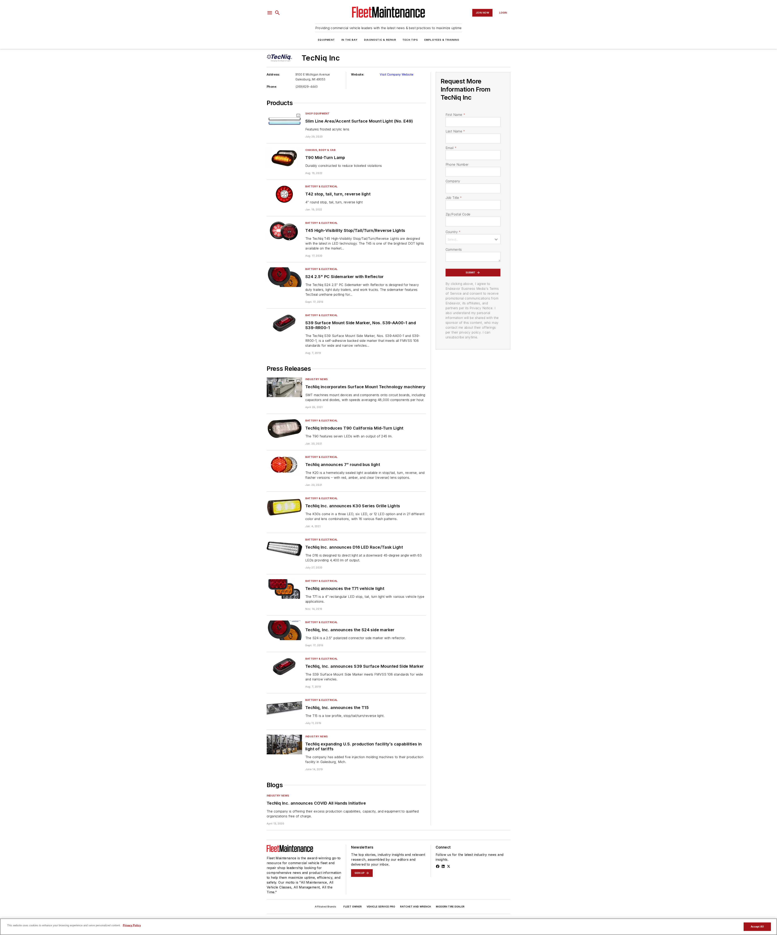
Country (453, 232)
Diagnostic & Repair (380, 39)
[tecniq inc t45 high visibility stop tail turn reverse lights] (284, 231)
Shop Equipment (317, 113)
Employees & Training (441, 39)
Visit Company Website (396, 74)
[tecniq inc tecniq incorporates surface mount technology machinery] (284, 387)
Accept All (757, 926)
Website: (357, 74)
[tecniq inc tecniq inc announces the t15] (284, 708)
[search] (277, 13)
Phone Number (457, 164)
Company (453, 181)
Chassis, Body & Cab (320, 149)
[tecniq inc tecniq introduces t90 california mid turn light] (284, 428)
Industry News (316, 379)
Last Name (455, 131)
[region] (388, 926)
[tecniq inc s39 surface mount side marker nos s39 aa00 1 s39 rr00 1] (284, 323)
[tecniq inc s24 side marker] (284, 277)
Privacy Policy (132, 925)
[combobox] (473, 239)
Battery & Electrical (321, 186)
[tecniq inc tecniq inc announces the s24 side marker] (284, 630)
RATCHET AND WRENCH (415, 906)
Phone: (272, 86)
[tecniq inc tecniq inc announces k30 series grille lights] (284, 506)
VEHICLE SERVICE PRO (381, 906)
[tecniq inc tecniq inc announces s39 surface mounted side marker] (284, 667)
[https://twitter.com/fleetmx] (449, 866)
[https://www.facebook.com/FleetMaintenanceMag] (438, 866)
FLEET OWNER (352, 906)
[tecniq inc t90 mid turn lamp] (284, 158)
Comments (454, 249)
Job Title (454, 198)
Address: (273, 74)
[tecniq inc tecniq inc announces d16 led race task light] (284, 548)
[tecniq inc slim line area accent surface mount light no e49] (284, 121)
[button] (270, 13)
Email (451, 148)
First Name (455, 115)
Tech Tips (410, 39)
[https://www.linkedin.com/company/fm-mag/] (443, 866)
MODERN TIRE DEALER (450, 906)
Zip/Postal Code (458, 214)
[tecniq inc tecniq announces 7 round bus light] (284, 465)
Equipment (326, 39)
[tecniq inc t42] (284, 194)
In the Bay (349, 39)
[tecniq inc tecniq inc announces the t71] (284, 589)
